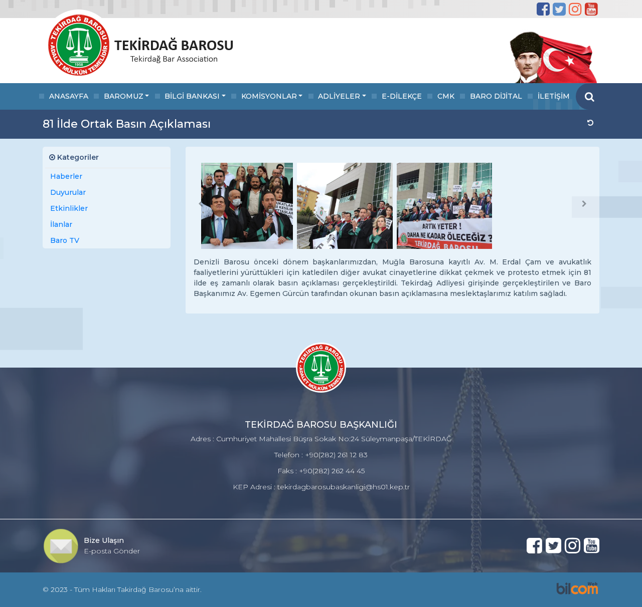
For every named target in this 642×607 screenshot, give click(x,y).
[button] (200, 204)
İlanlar (61, 224)
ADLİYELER (339, 96)
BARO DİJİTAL (496, 96)
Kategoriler (77, 157)
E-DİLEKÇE (402, 96)
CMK (445, 96)
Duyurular (68, 192)
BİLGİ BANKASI (192, 96)
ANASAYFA (68, 96)
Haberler (66, 176)
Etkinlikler (69, 208)
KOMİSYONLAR (269, 96)
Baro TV (64, 240)
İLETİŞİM (554, 96)
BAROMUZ (123, 96)
